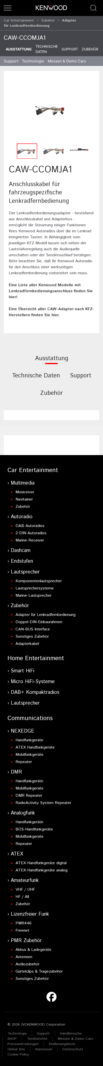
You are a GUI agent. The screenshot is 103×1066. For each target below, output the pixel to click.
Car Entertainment (19, 20)
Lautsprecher (25, 572)
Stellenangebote (62, 1044)
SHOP (12, 1038)
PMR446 (24, 923)
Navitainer (24, 499)
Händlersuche (71, 1033)
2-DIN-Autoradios (31, 533)
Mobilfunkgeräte (30, 755)
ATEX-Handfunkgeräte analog (42, 870)
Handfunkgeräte (29, 740)
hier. (56, 315)
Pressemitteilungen (23, 1044)
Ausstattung (19, 49)
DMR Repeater (29, 796)
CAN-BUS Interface (33, 629)
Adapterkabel (27, 644)
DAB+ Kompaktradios (35, 692)
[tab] (51, 361)
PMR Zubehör (26, 940)
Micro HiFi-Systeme (33, 681)
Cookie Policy (18, 1054)
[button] (7, 8)
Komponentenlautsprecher (39, 581)
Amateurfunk (25, 880)
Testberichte (37, 1038)
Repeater (24, 762)
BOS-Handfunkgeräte (34, 829)
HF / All (22, 897)
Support (70, 49)
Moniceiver (25, 492)
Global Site (16, 1049)
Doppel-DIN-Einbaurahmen (39, 622)
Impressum (43, 1049)
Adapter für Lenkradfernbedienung (46, 615)
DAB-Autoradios (30, 526)
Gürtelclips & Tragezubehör (39, 971)
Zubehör (48, 20)
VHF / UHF (25, 889)
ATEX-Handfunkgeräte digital (41, 863)
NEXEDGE (22, 731)
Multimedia (22, 483)
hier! (13, 297)
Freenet (22, 930)
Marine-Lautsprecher (34, 595)
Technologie (17, 1033)
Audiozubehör (28, 964)
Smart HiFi (22, 671)
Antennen (24, 957)
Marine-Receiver (30, 540)
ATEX (17, 854)
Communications (30, 718)
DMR (16, 772)
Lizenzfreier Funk (30, 914)
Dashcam (20, 550)
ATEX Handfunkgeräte (35, 747)
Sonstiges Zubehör (32, 636)
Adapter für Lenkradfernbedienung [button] (40, 23)
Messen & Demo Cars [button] (67, 61)
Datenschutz (72, 1049)
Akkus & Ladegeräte (34, 950)
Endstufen (22, 561)
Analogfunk (23, 813)
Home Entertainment (36, 658)
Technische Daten (47, 49)
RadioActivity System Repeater (43, 803)
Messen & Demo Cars (75, 1038)
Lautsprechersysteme (35, 588)
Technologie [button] (33, 61)
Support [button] (11, 61)
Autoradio (21, 517)
